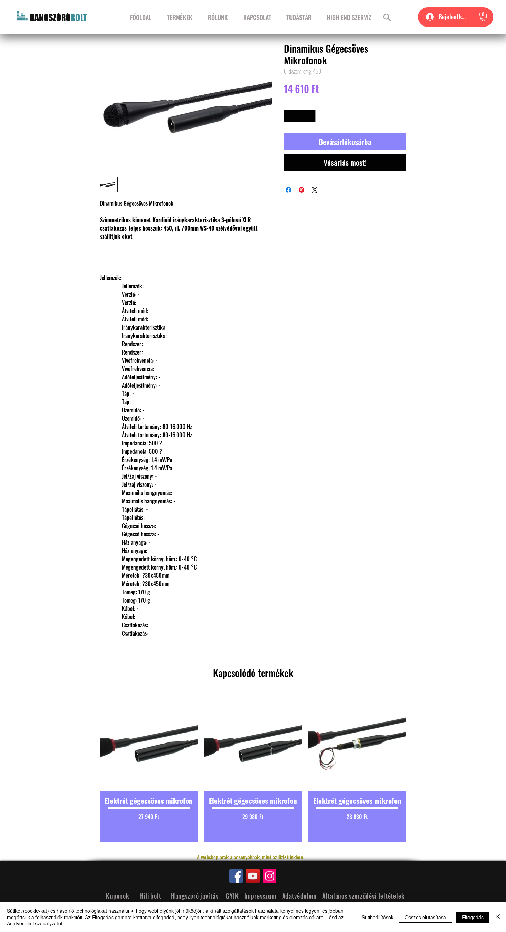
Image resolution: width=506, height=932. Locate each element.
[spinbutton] (300, 116)
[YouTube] (253, 876)
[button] (483, 17)
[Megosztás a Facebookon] (288, 190)
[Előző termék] (88, 768)
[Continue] (387, 17)
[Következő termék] (417, 768)
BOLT (79, 17)
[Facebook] (236, 876)
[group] (253, 767)
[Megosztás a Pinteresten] (301, 190)
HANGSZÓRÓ (50, 17)
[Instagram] (269, 876)
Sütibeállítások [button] (377, 917)
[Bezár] (498, 917)
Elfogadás (473, 917)
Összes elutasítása (425, 917)
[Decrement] (289, 116)
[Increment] (311, 116)
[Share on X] (314, 190)
